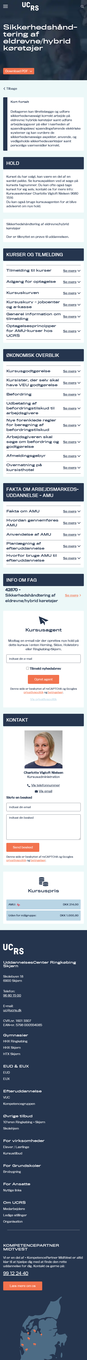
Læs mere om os (23, 1286)
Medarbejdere (14, 1209)
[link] (44, 6)
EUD (6, 1072)
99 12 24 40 (15, 1273)
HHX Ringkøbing (15, 1041)
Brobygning (12, 1172)
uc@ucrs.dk (12, 1010)
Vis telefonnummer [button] (45, 785)
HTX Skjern (11, 1054)
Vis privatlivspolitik (43, 699)
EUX (6, 1079)
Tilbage (11, 89)
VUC (6, 1097)
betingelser (55, 692)
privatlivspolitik (34, 692)
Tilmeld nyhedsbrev (45, 668)
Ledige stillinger (15, 1215)
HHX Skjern (12, 1048)
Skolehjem (11, 1128)
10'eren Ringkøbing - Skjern (24, 1122)
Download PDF (17, 71)
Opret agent (43, 679)
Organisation (13, 1221)
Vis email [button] (45, 791)
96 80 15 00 (12, 995)
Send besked (23, 847)
